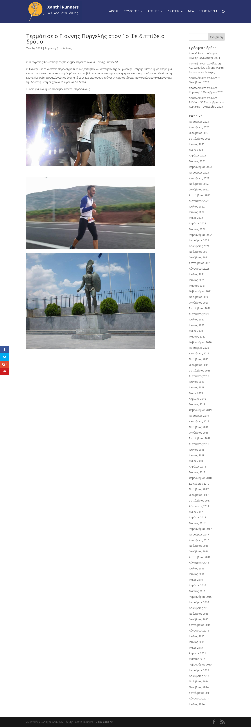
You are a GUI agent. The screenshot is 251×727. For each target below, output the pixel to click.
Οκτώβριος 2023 (199, 133)
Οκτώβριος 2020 (199, 302)
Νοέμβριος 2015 (199, 613)
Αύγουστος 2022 (199, 201)
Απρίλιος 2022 (197, 223)
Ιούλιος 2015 (197, 636)
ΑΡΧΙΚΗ (114, 11)
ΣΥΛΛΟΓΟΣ (131, 11)
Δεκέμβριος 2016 (199, 540)
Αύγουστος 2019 (199, 376)
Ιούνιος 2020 (197, 325)
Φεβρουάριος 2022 (200, 235)
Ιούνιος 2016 (197, 574)
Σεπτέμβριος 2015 (200, 625)
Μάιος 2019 (196, 393)
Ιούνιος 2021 (197, 280)
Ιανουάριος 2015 (199, 670)
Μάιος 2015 (196, 647)
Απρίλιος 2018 (197, 466)
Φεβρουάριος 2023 (200, 167)
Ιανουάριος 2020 (199, 347)
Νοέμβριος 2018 (199, 427)
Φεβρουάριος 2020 (200, 342)
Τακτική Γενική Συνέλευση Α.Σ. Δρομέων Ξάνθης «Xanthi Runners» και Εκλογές (206, 68)
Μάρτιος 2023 (197, 161)
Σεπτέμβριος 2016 (200, 557)
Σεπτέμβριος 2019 (200, 370)
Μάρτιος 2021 (197, 285)
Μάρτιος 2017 (197, 523)
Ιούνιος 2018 (197, 455)
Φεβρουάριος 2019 (200, 410)
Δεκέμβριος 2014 (199, 676)
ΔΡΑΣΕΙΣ (174, 11)
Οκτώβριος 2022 (199, 189)
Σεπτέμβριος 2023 (200, 138)
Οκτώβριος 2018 (199, 432)
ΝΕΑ (191, 11)
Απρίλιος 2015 (197, 653)
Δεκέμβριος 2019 (199, 353)
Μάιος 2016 (196, 579)
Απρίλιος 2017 (197, 517)
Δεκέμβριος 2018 (199, 421)
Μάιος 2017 (196, 512)
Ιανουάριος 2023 (199, 172)
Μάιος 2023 (196, 150)
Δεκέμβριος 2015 (199, 608)
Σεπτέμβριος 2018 (200, 438)
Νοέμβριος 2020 (199, 297)
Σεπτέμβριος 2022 (200, 195)
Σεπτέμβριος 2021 (200, 263)
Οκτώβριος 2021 (199, 257)
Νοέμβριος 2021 (199, 251)
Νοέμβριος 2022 (199, 183)
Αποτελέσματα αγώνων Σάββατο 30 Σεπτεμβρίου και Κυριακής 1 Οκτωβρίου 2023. (206, 102)
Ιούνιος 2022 (197, 212)
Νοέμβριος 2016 (199, 545)
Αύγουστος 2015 (199, 630)
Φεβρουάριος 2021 (200, 291)
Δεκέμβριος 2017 (199, 483)
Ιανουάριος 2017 (199, 534)
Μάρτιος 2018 (197, 472)
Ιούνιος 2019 (197, 387)
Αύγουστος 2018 (199, 444)
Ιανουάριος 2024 (199, 121)
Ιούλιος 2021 (197, 274)
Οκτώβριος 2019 (199, 365)
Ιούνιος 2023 (197, 144)
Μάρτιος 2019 (197, 404)
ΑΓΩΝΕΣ (153, 11)
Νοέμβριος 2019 (199, 359)
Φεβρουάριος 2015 (200, 664)
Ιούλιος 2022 (197, 206)
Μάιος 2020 (196, 331)
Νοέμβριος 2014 (199, 681)
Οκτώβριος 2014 (199, 687)
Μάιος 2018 (196, 461)
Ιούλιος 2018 (197, 449)
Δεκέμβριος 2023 (199, 127)
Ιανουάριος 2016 (199, 602)
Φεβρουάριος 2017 (200, 529)
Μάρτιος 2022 (197, 229)
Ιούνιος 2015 (197, 642)
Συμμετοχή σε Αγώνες (58, 48)
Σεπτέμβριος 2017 (200, 500)
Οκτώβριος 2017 (199, 495)
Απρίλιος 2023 (197, 155)
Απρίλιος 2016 (197, 585)
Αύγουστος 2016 (199, 562)
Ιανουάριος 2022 (199, 240)
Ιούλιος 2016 (197, 568)
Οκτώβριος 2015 (199, 619)
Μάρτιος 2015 (197, 659)
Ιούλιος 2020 (197, 319)
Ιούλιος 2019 (197, 381)
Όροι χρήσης (104, 722)
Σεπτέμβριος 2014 (200, 692)
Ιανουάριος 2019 (199, 415)
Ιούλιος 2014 (197, 704)
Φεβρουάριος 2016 (200, 596)
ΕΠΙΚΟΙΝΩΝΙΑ (208, 11)
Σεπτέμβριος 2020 (200, 308)
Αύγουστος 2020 (199, 314)
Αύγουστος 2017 (199, 506)
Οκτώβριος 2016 (199, 551)
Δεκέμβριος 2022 (199, 178)
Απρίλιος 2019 (197, 399)
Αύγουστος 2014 (199, 698)
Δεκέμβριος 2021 (199, 246)
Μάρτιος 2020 (197, 336)
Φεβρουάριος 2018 (200, 478)
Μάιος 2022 (196, 217)
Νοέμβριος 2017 (199, 489)
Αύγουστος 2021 (199, 268)
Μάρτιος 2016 (197, 591)
